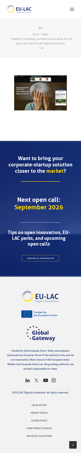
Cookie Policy (39, 420)
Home (36, 34)
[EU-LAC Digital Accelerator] (19, 9)
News (45, 34)
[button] (72, 9)
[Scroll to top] (73, 445)
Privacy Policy (39, 412)
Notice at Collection (39, 435)
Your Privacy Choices (39, 428)
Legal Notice (39, 405)
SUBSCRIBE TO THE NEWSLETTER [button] (40, 258)
